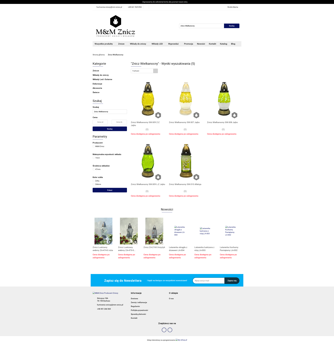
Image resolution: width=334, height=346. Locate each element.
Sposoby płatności (138, 314)
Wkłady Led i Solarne (103, 79)
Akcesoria (98, 88)
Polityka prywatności (139, 310)
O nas (171, 298)
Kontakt (212, 44)
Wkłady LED (157, 44)
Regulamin (135, 306)
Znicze (121, 44)
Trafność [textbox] (135, 71)
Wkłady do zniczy (138, 44)
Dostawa (134, 298)
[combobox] (144, 71)
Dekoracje (98, 84)
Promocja (188, 44)
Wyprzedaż (173, 44)
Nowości (201, 44)
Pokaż (109, 190)
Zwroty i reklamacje (139, 302)
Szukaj (109, 129)
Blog (233, 44)
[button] (136, 293)
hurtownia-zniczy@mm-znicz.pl (110, 305)
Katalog (223, 44)
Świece (96, 92)
